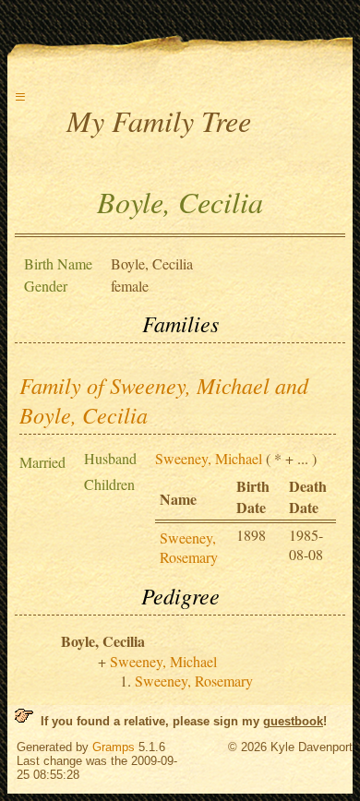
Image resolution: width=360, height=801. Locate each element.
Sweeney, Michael (208, 458)
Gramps (113, 747)
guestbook (293, 721)
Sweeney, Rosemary (189, 547)
